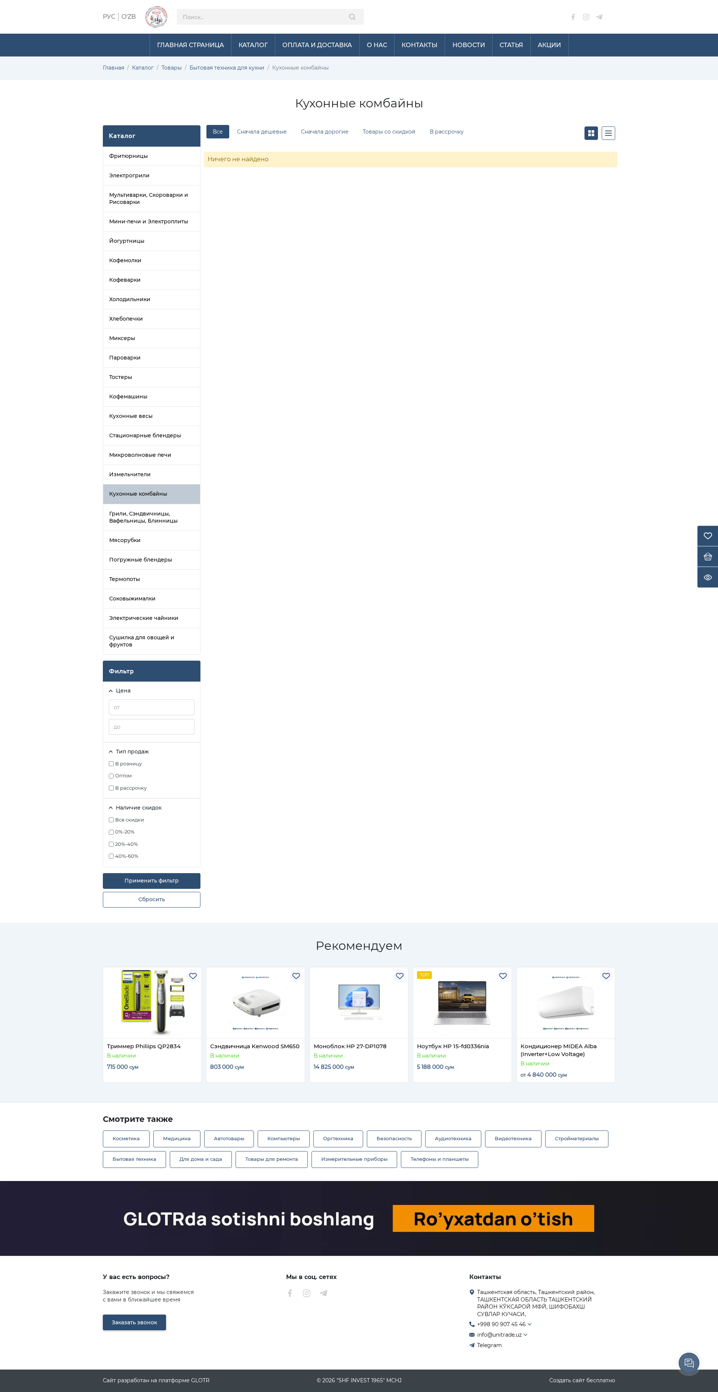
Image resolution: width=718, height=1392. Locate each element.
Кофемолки (125, 260)
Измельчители (130, 474)
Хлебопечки (126, 319)
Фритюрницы (128, 156)
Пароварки (125, 358)
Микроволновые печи (140, 455)
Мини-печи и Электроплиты (148, 221)
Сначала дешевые (262, 131)
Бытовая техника (134, 1159)
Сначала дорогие (325, 131)
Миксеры (122, 338)
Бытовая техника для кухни (227, 67)
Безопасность (394, 1138)
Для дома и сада (201, 1159)
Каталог (143, 67)
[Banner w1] (359, 1218)
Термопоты (124, 579)
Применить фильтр (152, 880)
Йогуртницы (126, 241)
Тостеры (120, 377)
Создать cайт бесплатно (582, 1380)
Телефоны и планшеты (440, 1159)
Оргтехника (338, 1138)
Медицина (177, 1138)
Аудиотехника (453, 1138)
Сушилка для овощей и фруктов (141, 641)
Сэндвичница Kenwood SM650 (255, 1046)
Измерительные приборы (354, 1159)
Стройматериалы (577, 1138)
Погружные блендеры (140, 560)
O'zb (129, 16)
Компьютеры (283, 1138)
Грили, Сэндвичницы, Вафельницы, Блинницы (143, 517)
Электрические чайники (143, 618)
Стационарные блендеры (145, 435)
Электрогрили (129, 175)
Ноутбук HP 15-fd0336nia (453, 1046)
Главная (113, 67)
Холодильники (129, 299)
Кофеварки (125, 280)
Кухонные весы (131, 416)
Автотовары (229, 1138)
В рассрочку (447, 131)
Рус (109, 16)
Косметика (126, 1138)
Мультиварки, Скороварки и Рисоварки (148, 198)
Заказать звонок (134, 1322)
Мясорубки (125, 540)
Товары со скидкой (389, 131)
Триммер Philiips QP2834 (144, 1046)
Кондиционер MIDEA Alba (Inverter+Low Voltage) (559, 1050)
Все (218, 131)
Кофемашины (128, 397)
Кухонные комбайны (138, 494)
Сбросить (151, 899)
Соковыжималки (132, 599)
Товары (172, 67)
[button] (115, 1033)
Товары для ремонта (271, 1159)
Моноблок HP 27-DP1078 (350, 1046)
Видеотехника (513, 1138)
